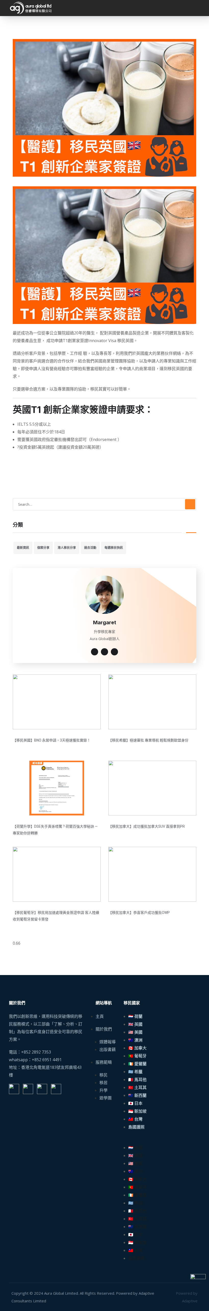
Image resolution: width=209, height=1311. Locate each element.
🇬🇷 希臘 (135, 1071)
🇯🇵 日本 (135, 1103)
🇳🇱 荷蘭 (135, 1016)
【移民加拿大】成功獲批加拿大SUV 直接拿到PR (146, 826)
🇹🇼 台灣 (135, 1119)
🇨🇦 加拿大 (137, 1048)
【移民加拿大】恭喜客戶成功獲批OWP (139, 913)
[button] (161, 1140)
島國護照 (136, 1127)
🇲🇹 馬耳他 (137, 1079)
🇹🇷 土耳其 (137, 1087)
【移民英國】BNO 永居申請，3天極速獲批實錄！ (51, 740)
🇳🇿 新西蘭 (137, 1095)
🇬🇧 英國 (135, 1024)
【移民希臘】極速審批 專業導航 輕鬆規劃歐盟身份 (148, 740)
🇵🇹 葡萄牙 (137, 1056)
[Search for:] (104, 504)
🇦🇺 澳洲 (135, 1040)
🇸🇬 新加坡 (137, 1111)
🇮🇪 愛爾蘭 (137, 1063)
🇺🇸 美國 (135, 1032)
